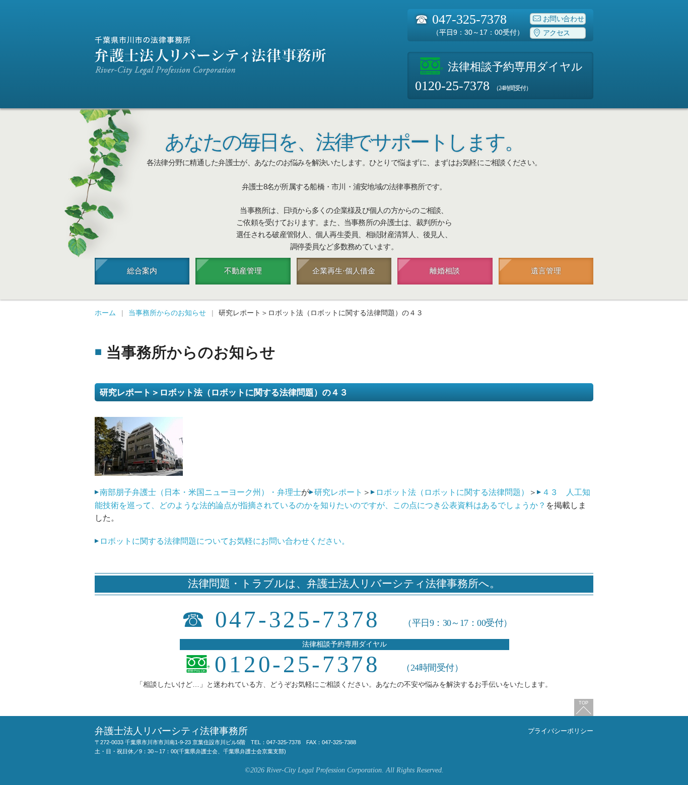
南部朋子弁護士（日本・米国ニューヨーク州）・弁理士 (200, 492)
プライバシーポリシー (560, 731)
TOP (583, 702)
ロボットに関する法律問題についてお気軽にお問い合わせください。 (225, 541)
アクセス (556, 33)
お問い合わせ (563, 19)
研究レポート (338, 492)
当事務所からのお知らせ (167, 313)
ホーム (105, 313)
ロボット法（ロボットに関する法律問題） (452, 492)
